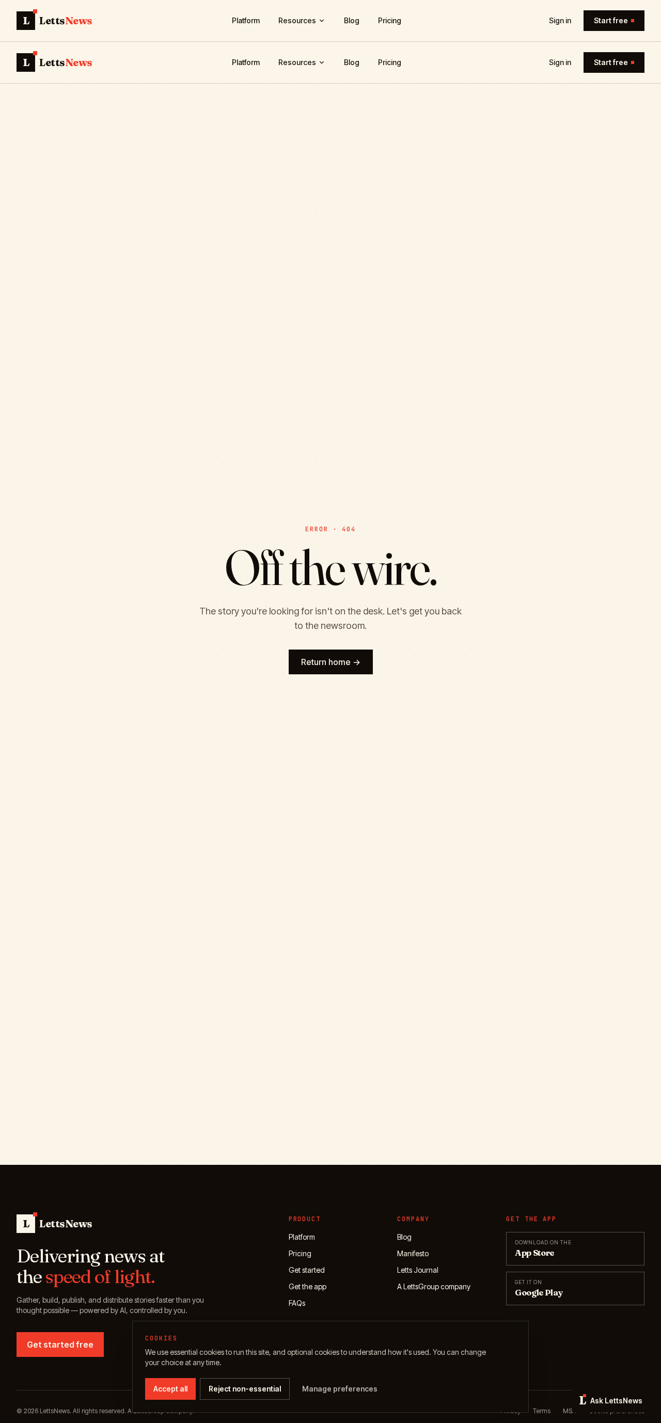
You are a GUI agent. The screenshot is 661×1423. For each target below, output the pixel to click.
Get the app (307, 1286)
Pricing (389, 20)
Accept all (170, 1388)
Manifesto (413, 1253)
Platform (246, 20)
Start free (611, 20)
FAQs (297, 1303)
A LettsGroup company (433, 1286)
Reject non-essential (245, 1388)
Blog (351, 20)
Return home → (330, 662)
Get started (307, 1270)
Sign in (560, 20)
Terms (541, 1411)
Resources (297, 20)
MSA (569, 1411)
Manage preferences (339, 1388)
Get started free (60, 1344)
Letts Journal (417, 1270)
